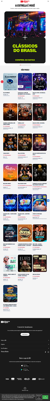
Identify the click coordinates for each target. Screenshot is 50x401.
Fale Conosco (25, 334)
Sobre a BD (3, 340)
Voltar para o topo (25, 390)
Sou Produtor (4, 348)
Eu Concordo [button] (45, 397)
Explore (3, 344)
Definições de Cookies (39, 397)
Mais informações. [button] (20, 399)
